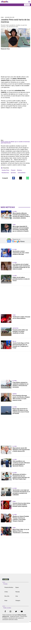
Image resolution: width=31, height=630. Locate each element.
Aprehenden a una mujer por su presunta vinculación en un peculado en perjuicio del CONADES (21, 492)
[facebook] (5, 611)
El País (15, 211)
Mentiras (19, 170)
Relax (14, 341)
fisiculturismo (5, 172)
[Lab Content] (15, 580)
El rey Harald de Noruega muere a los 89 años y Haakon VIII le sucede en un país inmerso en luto (21, 398)
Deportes (15, 328)
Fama (14, 224)
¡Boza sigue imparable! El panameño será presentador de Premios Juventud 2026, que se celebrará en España (21, 229)
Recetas (17, 591)
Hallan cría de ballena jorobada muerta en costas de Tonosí (21, 279)
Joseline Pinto (5, 170)
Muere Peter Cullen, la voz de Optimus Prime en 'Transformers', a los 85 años (21, 531)
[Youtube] (22, 611)
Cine (16, 596)
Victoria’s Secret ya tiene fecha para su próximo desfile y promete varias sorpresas (21, 505)
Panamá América (9, 587)
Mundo (15, 393)
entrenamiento (21, 172)
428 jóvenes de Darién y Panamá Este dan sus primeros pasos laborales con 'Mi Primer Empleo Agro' (21, 477)
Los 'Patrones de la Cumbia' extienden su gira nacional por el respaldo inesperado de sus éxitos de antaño (21, 267)
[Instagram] (10, 611)
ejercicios (13, 172)
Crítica (6, 591)
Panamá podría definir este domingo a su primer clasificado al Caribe (20, 331)
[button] (13, 178)
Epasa (17, 587)
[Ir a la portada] (4, 2)
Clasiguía (17, 600)
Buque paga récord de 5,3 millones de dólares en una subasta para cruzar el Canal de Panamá (21, 411)
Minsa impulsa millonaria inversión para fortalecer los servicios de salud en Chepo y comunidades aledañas (21, 215)
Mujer (6, 600)
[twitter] (16, 611)
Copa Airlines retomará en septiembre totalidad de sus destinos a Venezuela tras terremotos (20, 385)
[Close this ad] (30, 622)
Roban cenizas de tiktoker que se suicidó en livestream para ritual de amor (15, 142)
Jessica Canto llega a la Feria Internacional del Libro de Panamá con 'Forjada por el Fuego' (21, 345)
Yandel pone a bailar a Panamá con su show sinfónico (21, 317)
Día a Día (7, 596)
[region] (15, 12)
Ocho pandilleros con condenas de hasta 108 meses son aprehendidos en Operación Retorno (21, 463)
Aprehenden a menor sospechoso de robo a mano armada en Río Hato (21, 253)
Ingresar (27, 5)
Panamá (13, 170)
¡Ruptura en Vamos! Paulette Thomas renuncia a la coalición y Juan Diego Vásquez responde (21, 519)
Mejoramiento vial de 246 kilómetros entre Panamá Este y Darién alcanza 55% (21, 449)
